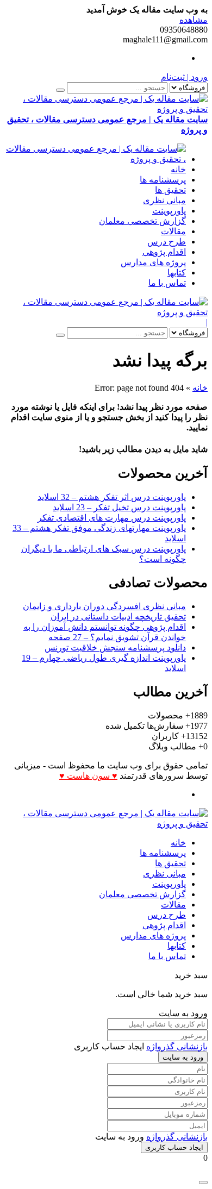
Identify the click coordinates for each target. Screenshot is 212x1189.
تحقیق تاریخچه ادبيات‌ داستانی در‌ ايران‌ (118, 616)
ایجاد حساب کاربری (174, 1147)
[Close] (203, 1182)
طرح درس (166, 241)
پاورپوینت (169, 210)
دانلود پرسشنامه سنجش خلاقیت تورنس (115, 647)
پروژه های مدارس (153, 262)
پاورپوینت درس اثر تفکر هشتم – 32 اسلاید (112, 497)
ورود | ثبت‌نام (184, 77)
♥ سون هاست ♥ (88, 775)
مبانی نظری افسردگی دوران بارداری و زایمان (104, 606)
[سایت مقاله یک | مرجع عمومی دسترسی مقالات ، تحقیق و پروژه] (95, 159)
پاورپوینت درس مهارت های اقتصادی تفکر (112, 517)
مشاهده (193, 19)
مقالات (173, 231)
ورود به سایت (183, 1057)
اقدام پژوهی (164, 251)
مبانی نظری (164, 200)
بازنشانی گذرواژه (177, 1046)
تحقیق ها (170, 190)
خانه (178, 169)
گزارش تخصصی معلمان (142, 221)
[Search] (60, 90)
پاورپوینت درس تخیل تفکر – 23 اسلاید (119, 507)
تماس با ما (167, 282)
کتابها (176, 272)
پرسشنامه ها (163, 179)
